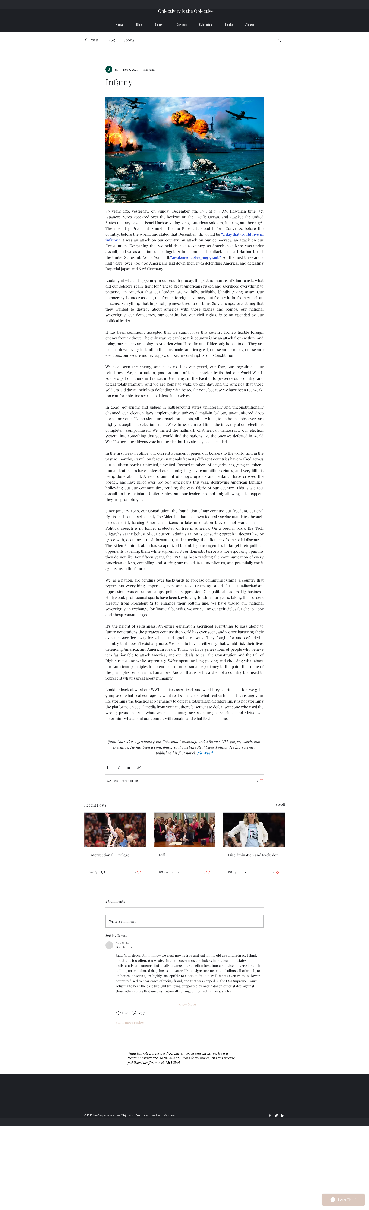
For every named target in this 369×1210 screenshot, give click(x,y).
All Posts (91, 39)
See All (280, 804)
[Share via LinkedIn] (128, 767)
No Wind (172, 1062)
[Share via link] (139, 767)
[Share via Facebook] (107, 767)
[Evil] (184, 830)
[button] (279, 40)
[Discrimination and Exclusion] (254, 830)
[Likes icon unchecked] (118, 1013)
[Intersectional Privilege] (115, 830)
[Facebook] (270, 1115)
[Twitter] (276, 1115)
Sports (129, 39)
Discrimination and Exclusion (253, 855)
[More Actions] (261, 945)
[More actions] (261, 69)
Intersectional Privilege (109, 855)
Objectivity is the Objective (186, 11)
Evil (162, 855)
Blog (111, 39)
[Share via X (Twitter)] (118, 767)
